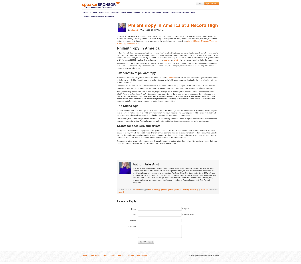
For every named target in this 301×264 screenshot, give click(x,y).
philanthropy (194, 190)
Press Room (142, 255)
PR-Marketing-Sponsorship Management (99, 16)
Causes (137, 13)
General (137, 190)
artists (176, 60)
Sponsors (146, 13)
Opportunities (126, 13)
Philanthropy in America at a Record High (173, 25)
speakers (166, 60)
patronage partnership (181, 190)
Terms (112, 255)
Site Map (131, 255)
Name (133, 209)
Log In (200, 3)
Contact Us (95, 255)
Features (93, 13)
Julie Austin (135, 30)
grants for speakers (167, 190)
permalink (121, 192)
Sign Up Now (211, 3)
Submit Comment (146, 242)
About (85, 13)
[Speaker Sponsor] (101, 5)
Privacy (121, 255)
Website (133, 220)
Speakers (115, 13)
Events (166, 13)
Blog (193, 13)
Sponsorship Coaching (180, 13)
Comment (132, 226)
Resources (156, 13)
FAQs (105, 255)
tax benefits (170, 77)
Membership (104, 13)
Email (134, 215)
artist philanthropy (154, 190)
